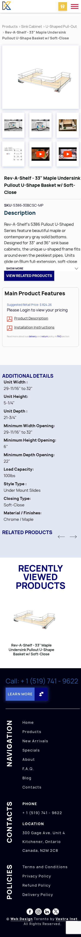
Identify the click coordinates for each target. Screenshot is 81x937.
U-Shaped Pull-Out (61, 26)
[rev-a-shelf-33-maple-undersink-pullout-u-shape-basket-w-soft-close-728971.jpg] (13, 125)
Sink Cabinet (31, 26)
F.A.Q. (28, 768)
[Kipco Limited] (6, 6)
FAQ (59, 336)
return (44, 336)
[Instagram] (38, 912)
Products (10, 26)
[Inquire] (62, 6)
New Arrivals (35, 741)
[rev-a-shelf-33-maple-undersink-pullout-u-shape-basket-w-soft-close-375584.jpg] (68, 125)
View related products (29, 275)
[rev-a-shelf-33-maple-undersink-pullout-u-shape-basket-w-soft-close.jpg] (40, 77)
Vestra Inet (67, 919)
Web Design (22, 919)
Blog (27, 778)
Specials (31, 750)
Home (28, 722)
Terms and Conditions (45, 866)
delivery (33, 336)
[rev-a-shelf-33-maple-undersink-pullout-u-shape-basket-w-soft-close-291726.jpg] (40, 125)
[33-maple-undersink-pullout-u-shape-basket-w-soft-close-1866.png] (13, 154)
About (28, 759)
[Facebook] (30, 912)
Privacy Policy (36, 876)
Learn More (20, 694)
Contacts (32, 787)
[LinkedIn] (47, 912)
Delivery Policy (37, 894)
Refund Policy (36, 885)
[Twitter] (55, 912)
